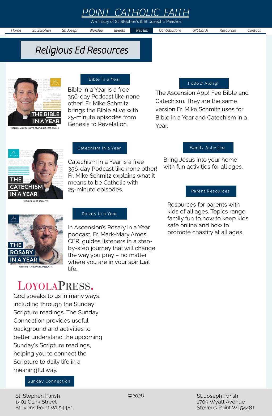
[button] (96, 30)
